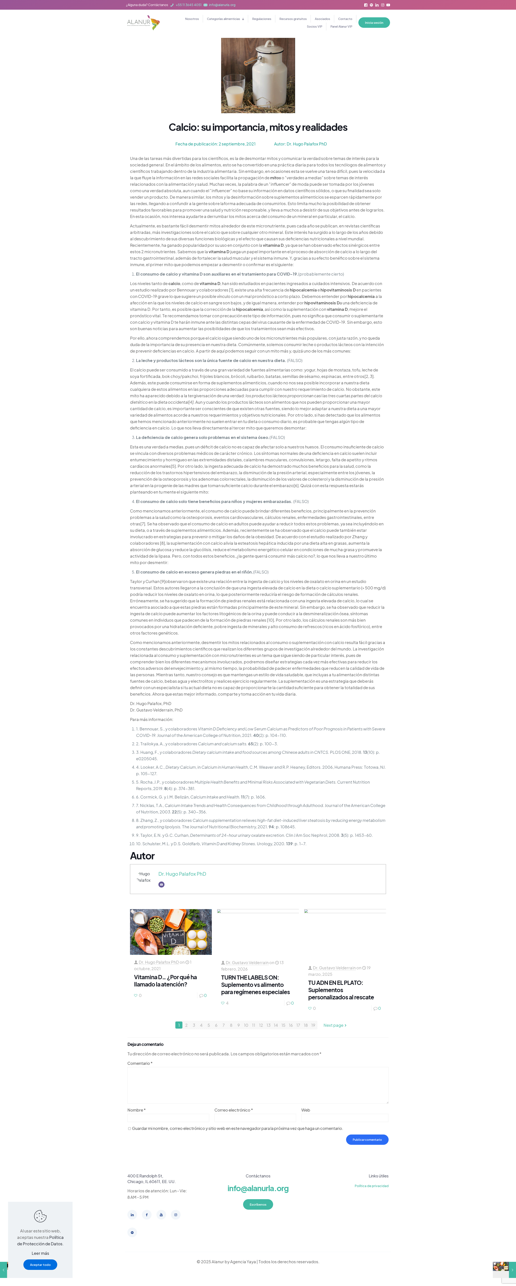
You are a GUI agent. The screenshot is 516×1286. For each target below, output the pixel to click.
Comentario (140, 1063)
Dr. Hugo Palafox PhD (182, 874)
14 (276, 1025)
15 (283, 1025)
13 (268, 1025)
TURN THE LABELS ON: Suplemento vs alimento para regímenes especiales (255, 984)
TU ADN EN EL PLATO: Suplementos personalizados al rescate (341, 990)
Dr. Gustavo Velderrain (247, 962)
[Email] (161, 885)
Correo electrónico (233, 1109)
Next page (333, 1025)
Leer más (40, 1253)
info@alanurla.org (258, 1188)
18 (306, 1025)
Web (305, 1109)
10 (246, 1025)
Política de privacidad (372, 1186)
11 (253, 1025)
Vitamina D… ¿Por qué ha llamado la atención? (165, 980)
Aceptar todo (40, 1264)
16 (291, 1025)
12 (261, 1025)
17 (298, 1025)
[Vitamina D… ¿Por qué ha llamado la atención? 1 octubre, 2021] (504, 1270)
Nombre (136, 1109)
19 (313, 1025)
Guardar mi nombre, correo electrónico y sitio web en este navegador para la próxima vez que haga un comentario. (237, 1128)
